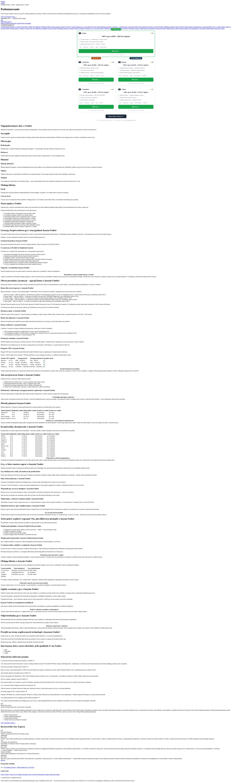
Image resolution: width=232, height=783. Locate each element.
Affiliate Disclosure (23, 774)
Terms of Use (13, 774)
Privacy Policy (5, 774)
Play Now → (116, 51)
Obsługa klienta (46, 27)
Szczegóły (24, 27)
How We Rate (33, 774)
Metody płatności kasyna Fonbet (174, 27)
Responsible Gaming (43, 774)
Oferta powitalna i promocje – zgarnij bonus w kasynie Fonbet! (119, 27)
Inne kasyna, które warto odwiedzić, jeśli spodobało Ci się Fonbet (186, 28)
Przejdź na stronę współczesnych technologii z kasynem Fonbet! (147, 28)
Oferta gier (31, 27)
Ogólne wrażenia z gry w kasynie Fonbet (91, 28)
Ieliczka (3, 1)
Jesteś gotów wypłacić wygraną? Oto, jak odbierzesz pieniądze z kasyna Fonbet (33, 28)
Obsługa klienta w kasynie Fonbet (67, 28)
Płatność (38, 27)
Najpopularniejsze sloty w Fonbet (11, 27)
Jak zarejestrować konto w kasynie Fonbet (150, 27)
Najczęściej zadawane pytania (215, 28)
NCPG (31, 767)
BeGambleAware (22, 767)
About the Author (55, 774)
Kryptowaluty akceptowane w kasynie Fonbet (198, 27)
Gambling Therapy (9, 767)
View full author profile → (8, 723)
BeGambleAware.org (131, 120)
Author (3, 3)
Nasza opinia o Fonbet (58, 27)
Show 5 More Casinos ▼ (116, 116)
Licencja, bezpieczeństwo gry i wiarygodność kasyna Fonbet (83, 27)
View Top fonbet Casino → (9, 17)
